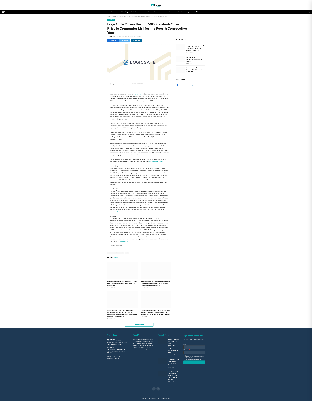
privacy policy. (197, 359)
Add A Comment (139, 325)
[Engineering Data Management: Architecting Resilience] (180, 59)
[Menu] (3, 12)
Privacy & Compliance (140, 394)
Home (113, 12)
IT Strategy (124, 12)
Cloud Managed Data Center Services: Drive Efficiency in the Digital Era (195, 69)
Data (149, 12)
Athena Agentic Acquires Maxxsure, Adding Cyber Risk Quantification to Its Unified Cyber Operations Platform (155, 283)
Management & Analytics (192, 12)
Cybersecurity (119, 253)
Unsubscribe (162, 394)
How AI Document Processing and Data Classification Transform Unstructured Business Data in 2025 (195, 47)
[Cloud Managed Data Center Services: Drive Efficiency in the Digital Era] (180, 70)
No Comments (130, 36)
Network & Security (160, 12)
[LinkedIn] (101, 95)
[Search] (309, 12)
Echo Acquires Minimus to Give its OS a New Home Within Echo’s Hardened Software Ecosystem (122, 283)
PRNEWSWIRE (112, 36)
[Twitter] (101, 92)
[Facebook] (101, 88)
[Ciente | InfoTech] (156, 5)
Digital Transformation (138, 12)
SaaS (126, 253)
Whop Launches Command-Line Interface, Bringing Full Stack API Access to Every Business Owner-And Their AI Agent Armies (155, 312)
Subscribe (153, 394)
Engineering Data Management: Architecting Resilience (194, 59)
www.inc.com (124, 241)
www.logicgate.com (120, 212)
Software (172, 12)
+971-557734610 (115, 356)
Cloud (180, 12)
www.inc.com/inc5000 (155, 161)
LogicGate (138, 94)
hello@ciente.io (115, 358)
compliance (111, 253)
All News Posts (173, 394)
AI (117, 12)
